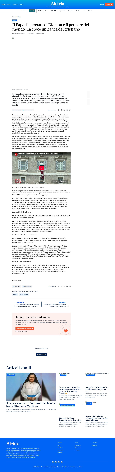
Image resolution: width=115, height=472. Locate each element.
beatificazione (11, 374)
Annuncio (77, 450)
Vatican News (30, 33)
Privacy (80, 467)
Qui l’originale (16, 280)
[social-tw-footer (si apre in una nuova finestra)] (59, 462)
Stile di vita (54, 11)
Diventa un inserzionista (63, 467)
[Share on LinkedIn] (61, 110)
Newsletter (77, 445)
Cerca (21, 4)
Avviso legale (53, 467)
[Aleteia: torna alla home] (57, 3)
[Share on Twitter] (64, 110)
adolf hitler (63, 374)
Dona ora (108, 4)
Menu (24, 11)
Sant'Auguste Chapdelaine (63, 7)
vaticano (19, 17)
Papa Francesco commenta (33, 123)
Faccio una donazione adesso (24, 328)
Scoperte (70, 11)
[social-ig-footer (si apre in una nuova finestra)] (62, 462)
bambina (89, 403)
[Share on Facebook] (58, 110)
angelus (15, 294)
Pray (31, 11)
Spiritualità (62, 11)
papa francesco (24, 294)
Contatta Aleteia (74, 467)
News (46, 11)
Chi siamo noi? (44, 467)
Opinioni (40, 11)
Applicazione (78, 448)
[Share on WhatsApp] (70, 110)
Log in (46, 348)
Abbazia (90, 11)
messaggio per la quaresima (67, 405)
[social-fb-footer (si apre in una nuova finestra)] (56, 462)
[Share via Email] (67, 110)
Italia (84, 11)
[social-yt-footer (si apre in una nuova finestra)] (53, 462)
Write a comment (41, 354)
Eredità (78, 11)
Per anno (94, 445)
